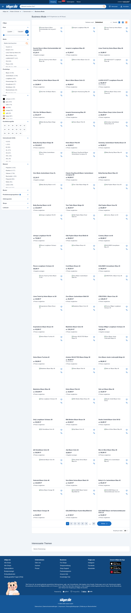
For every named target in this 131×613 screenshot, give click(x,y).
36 (12, 125)
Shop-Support (64, 568)
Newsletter (91, 568)
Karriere (37, 565)
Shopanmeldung (65, 565)
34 (8, 125)
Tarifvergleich (70, 1)
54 (24, 129)
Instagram (91, 562)
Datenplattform (8, 568)
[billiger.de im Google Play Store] (117, 568)
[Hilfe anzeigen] (20, 195)
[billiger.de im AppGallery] (117, 572)
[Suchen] (104, 6)
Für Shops (63, 562)
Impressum (62, 606)
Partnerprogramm (65, 571)
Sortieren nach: (89, 22)
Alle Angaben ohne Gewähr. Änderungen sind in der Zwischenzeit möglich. (100, 584)
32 (5, 125)
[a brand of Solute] (124, 1)
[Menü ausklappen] (20, 11)
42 (24, 125)
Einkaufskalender (9, 574)
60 (12, 133)
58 (8, 133)
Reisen (79, 1)
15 (93, 523)
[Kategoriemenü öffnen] (3, 6)
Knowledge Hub (65, 577)
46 (8, 129)
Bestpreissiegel (9, 571)
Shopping (53, 1)
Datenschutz (38, 606)
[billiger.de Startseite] (11, 6)
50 (16, 129)
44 (5, 129)
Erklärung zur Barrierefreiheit (88, 606)
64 (20, 133)
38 (16, 125)
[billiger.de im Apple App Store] (117, 563)
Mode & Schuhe (14, 11)
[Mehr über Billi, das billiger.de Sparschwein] (14, 588)
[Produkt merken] (61, 28)
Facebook (91, 565)
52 (20, 129)
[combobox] (63, 6)
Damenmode (27, 11)
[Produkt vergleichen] (61, 31)
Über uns (38, 562)
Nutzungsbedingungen (72, 606)
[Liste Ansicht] (119, 22)
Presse (37, 568)
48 (12, 129)
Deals (61, 1)
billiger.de (5, 11)
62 (16, 133)
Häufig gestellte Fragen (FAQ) (13, 577)
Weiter (103, 523)
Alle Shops (7, 565)
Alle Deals (7, 562)
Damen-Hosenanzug (39, 549)
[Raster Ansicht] (123, 22)
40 (20, 125)
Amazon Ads (64, 574)
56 (5, 133)
